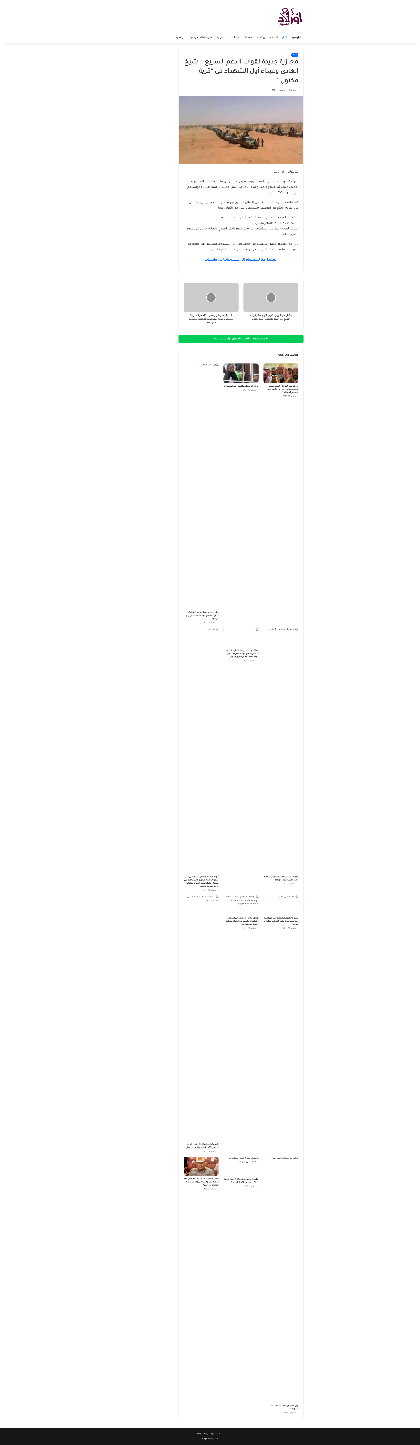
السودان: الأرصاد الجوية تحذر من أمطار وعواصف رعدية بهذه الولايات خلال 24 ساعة (280, 921)
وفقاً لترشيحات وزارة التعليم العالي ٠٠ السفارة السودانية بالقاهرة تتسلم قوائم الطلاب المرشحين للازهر (242, 654)
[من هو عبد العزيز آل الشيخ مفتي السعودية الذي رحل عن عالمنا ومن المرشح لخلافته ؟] (280, 373)
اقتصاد (274, 37)
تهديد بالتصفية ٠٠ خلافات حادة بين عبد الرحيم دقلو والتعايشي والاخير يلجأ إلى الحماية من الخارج (201, 1182)
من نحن (180, 37)
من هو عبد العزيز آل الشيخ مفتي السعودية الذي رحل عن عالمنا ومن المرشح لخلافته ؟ (282, 389)
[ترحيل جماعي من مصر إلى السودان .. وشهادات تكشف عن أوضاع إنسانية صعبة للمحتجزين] (240, 905)
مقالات (235, 37)
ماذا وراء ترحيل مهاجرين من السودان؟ (241, 386)
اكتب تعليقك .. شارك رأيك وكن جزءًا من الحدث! (241, 339)
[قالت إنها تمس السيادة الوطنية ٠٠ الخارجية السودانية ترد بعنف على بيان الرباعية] (201, 486)
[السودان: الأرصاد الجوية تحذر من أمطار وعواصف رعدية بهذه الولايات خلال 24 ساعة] (280, 905)
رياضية (261, 37)
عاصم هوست (207, 1439)
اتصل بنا (221, 37)
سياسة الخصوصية (201, 37)
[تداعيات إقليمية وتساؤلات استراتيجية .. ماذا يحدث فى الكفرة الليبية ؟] (240, 1166)
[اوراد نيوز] (290, 16)
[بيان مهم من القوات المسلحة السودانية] (280, 1280)
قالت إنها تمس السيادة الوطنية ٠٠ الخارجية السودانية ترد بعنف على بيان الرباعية (202, 615)
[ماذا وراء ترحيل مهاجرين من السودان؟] (240, 373)
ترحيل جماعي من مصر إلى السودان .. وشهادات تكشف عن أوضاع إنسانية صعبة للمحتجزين (242, 921)
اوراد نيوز (292, 90)
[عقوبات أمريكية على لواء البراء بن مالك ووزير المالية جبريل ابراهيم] (280, 751)
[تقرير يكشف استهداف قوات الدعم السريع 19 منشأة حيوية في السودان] (201, 1018)
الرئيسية (296, 37)
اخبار (284, 37)
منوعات (247, 37)
